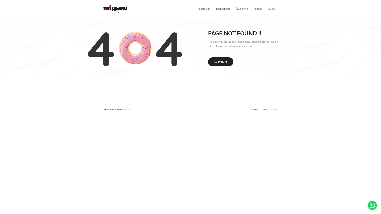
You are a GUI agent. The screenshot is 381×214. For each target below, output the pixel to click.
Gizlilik (263, 109)
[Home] (115, 8)
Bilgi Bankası (223, 8)
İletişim (258, 8)
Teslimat (274, 109)
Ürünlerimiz (242, 8)
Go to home (220, 62)
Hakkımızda (203, 8)
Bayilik (271, 8)
